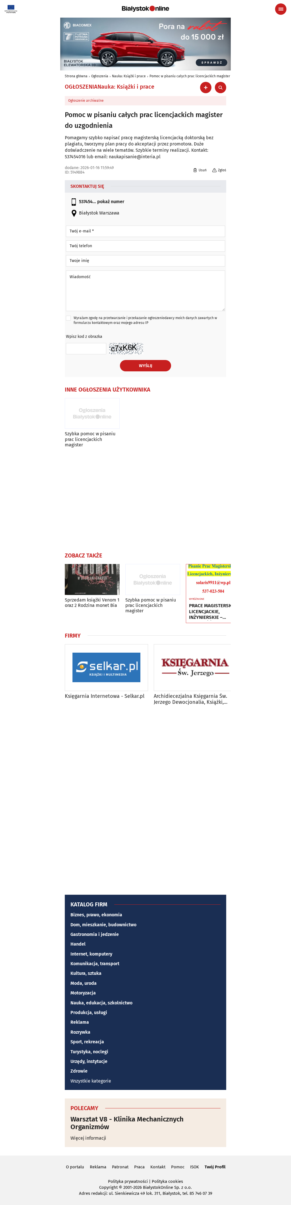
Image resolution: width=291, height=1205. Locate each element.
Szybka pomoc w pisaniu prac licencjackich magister (90, 439)
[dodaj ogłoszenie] (205, 87)
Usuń (203, 170)
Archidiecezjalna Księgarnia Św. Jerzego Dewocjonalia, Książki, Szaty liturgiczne (190, 699)
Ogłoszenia (99, 76)
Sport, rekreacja (87, 1041)
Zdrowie (79, 1071)
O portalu (75, 1166)
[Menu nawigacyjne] (280, 9)
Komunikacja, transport (94, 963)
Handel (78, 944)
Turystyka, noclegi (89, 1051)
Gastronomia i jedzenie (94, 934)
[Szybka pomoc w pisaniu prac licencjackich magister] (92, 413)
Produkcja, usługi (88, 1012)
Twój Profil (215, 1166)
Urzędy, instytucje (88, 1061)
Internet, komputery (91, 954)
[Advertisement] (145, 498)
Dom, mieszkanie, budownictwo (103, 924)
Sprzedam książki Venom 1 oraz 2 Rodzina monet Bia (92, 602)
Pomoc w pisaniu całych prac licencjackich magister (189, 76)
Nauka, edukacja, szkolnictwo (101, 1003)
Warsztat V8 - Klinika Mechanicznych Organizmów (127, 1123)
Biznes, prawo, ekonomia (96, 914)
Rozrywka (80, 1032)
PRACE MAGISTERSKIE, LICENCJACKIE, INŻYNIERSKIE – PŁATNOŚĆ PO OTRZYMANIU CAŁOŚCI (213, 611)
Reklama (79, 1022)
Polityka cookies (167, 1181)
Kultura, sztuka (85, 973)
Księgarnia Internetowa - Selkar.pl (104, 696)
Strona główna (76, 76)
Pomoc (177, 1166)
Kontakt (157, 1166)
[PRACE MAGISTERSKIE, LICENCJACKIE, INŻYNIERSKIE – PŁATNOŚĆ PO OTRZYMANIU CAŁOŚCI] (213, 579)
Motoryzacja (83, 993)
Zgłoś (222, 170)
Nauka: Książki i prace (129, 76)
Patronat (120, 1166)
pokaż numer (110, 201)
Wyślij (145, 365)
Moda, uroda (83, 983)
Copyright (108, 1187)
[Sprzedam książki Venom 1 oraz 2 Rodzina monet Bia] (92, 579)
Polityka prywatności (128, 1181)
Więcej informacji (88, 1138)
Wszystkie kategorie (90, 1081)
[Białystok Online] (145, 9)
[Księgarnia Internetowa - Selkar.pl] (106, 667)
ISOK (194, 1166)
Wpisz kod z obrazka (84, 336)
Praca (139, 1166)
